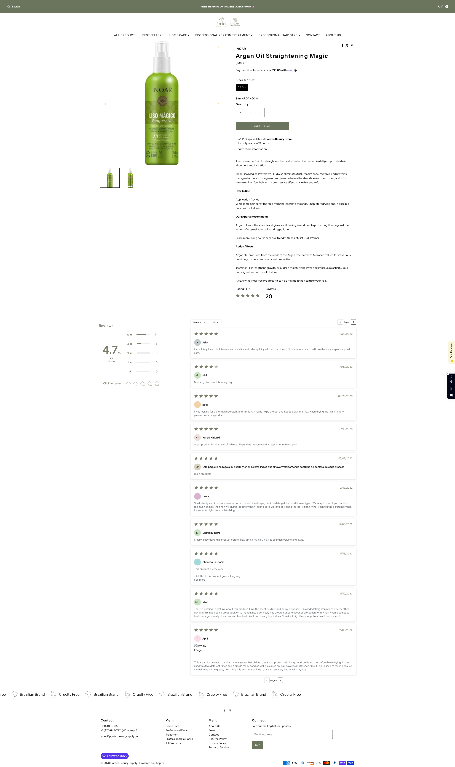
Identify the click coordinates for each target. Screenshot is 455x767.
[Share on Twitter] (347, 45)
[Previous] (106, 104)
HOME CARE (178, 35)
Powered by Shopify (151, 763)
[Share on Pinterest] (352, 45)
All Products (173, 743)
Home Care (172, 726)
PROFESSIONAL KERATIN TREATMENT (223, 35)
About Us (214, 726)
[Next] (218, 104)
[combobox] (79, 6)
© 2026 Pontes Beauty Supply (119, 763)
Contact (214, 734)
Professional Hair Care (179, 738)
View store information (252, 149)
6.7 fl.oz (242, 87)
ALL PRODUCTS (125, 35)
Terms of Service (219, 747)
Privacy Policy (217, 743)
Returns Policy (218, 738)
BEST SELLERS (153, 35)
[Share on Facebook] (343, 45)
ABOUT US (333, 35)
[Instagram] (230, 711)
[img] (248, 296)
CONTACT (313, 35)
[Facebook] (224, 711)
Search (213, 730)
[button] (142, 334)
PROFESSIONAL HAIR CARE (278, 35)
